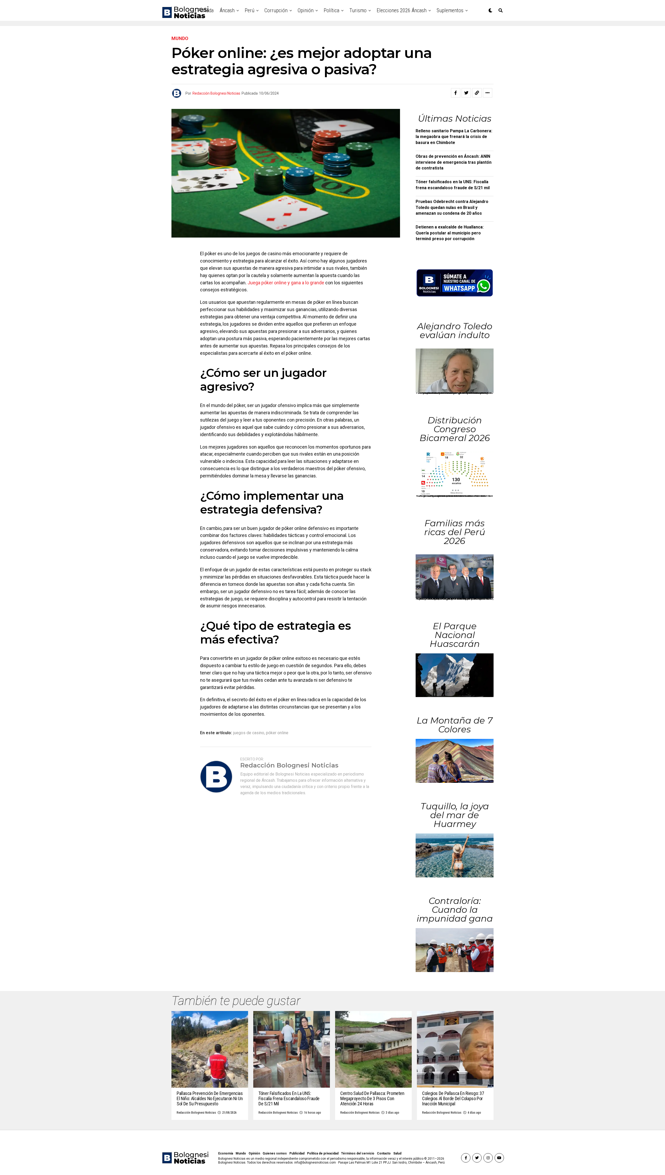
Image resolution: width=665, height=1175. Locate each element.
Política (331, 10)
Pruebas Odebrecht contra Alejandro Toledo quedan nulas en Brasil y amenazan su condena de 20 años (452, 207)
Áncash (227, 10)
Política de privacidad (322, 1153)
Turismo (358, 10)
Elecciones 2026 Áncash (402, 10)
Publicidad (296, 1153)
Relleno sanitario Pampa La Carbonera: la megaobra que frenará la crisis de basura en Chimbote (454, 136)
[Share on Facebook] (455, 92)
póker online (277, 733)
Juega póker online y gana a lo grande (286, 282)
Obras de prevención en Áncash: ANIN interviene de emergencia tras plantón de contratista (453, 162)
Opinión (306, 10)
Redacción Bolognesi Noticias (216, 93)
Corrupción (276, 10)
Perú (249, 10)
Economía (225, 1153)
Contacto (384, 1153)
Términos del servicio (357, 1153)
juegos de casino (248, 733)
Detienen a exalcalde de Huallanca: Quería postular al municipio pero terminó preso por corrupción (450, 233)
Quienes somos (275, 1153)
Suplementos (450, 10)
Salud (397, 1153)
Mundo (241, 1153)
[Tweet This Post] (466, 92)
